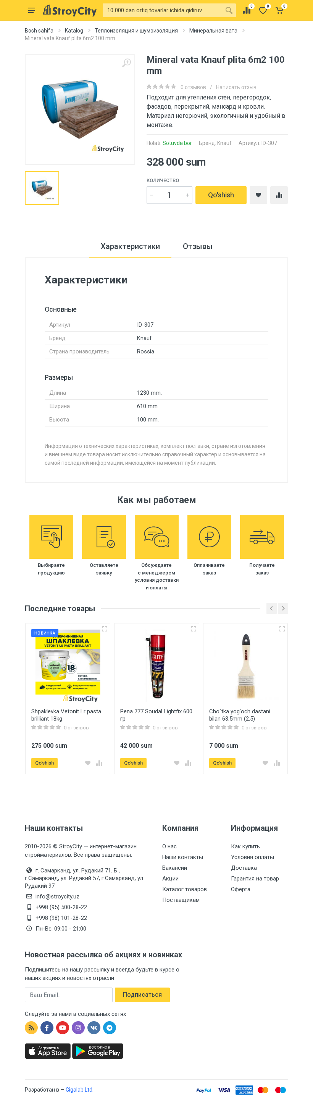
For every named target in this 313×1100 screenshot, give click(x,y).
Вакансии (174, 867)
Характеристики (130, 246)
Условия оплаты (252, 857)
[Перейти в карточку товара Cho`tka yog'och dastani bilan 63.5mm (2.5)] (245, 665)
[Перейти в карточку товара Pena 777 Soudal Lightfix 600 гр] (156, 665)
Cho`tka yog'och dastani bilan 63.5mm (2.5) (239, 715)
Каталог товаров (184, 889)
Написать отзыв (236, 87)
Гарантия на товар (255, 878)
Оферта (240, 889)
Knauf (224, 143)
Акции (170, 878)
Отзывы (198, 246)
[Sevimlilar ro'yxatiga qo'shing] (88, 763)
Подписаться (142, 994)
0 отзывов (193, 87)
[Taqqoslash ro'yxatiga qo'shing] (99, 763)
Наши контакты (182, 857)
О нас (169, 846)
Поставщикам (181, 900)
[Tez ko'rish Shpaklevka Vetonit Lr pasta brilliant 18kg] (104, 629)
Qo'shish (221, 195)
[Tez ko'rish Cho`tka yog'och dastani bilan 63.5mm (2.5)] (282, 629)
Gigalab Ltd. (80, 1090)
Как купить (245, 846)
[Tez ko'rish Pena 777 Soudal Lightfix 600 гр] (193, 629)
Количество (163, 180)
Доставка (244, 867)
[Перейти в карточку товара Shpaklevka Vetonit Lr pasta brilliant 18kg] (67, 665)
